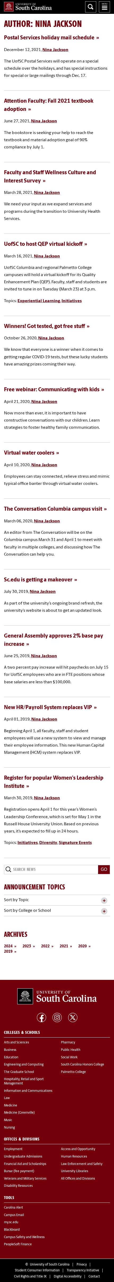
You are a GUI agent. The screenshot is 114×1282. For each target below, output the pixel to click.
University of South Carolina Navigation (104, 7)
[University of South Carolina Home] (28, 6)
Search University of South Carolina (90, 7)
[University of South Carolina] (57, 996)
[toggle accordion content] (104, 900)
